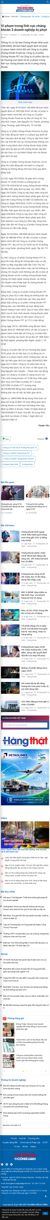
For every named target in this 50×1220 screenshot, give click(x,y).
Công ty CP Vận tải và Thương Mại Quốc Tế (20, 447)
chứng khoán (28, 464)
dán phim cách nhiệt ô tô (12, 1125)
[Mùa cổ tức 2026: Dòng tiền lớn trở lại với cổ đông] (10, 615)
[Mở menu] (2, 2)
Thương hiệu (33, 1138)
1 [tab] (23, 1071)
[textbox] (25, 725)
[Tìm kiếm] (47, 2)
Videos (33, 1146)
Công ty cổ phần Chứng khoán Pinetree (19, 459)
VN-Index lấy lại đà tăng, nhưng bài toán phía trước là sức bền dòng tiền (35, 686)
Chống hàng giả (15, 1018)
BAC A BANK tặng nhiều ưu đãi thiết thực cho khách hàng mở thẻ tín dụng (34, 595)
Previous (4, 1071)
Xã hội (4, 954)
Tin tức (14, 1138)
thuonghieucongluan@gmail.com (18, 1183)
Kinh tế (14, 16)
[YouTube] (7, 1164)
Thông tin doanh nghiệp (13, 1080)
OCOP (45, 1142)
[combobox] (25, 725)
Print (7, 439)
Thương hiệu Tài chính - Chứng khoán (34, 545)
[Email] (11, 1164)
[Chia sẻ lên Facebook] (46, 439)
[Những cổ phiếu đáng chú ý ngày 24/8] (10, 672)
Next (46, 1071)
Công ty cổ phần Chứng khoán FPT (17, 453)
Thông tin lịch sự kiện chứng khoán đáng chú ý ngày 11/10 (36, 506)
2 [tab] (27, 1071)
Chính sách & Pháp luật (30, 1142)
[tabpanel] (25, 1046)
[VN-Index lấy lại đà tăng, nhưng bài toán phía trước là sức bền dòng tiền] (10, 689)
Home (7, 16)
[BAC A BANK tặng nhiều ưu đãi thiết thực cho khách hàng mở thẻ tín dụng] (10, 598)
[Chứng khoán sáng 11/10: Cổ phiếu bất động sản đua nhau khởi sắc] (12, 492)
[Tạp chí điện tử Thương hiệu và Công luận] (25, 1156)
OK (45, 1213)
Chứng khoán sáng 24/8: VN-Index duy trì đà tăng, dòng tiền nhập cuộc (33, 577)
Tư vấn (17, 1146)
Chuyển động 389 (10, 1142)
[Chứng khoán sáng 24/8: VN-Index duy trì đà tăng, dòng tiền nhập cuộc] (10, 580)
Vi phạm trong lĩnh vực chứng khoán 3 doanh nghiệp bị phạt (24, 28)
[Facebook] (2, 1164)
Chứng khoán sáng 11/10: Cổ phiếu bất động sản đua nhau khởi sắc (12, 506)
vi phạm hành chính (11, 464)
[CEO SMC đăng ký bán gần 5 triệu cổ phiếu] (10, 706)
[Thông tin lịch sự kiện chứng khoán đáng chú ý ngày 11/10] (37, 492)
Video (4, 818)
